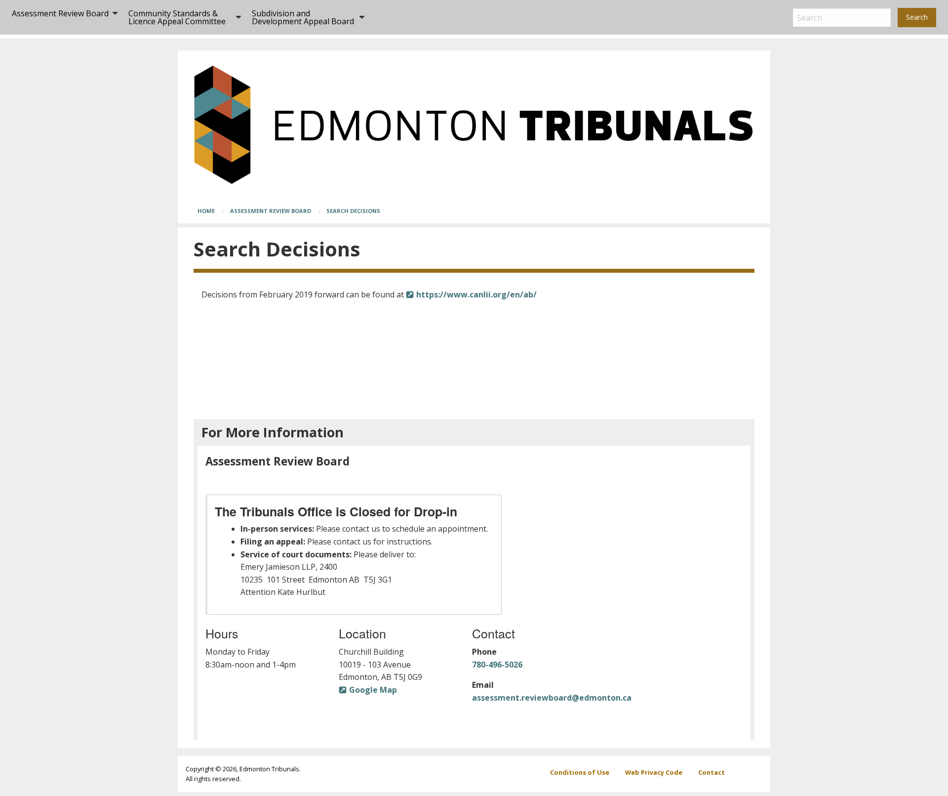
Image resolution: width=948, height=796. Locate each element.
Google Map (373, 689)
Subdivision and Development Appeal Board (303, 17)
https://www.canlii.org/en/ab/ (476, 294)
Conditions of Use (579, 772)
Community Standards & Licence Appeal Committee (177, 17)
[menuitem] (62, 17)
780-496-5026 (497, 664)
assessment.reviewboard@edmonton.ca (552, 697)
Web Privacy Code (653, 772)
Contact (711, 772)
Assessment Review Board (60, 13)
